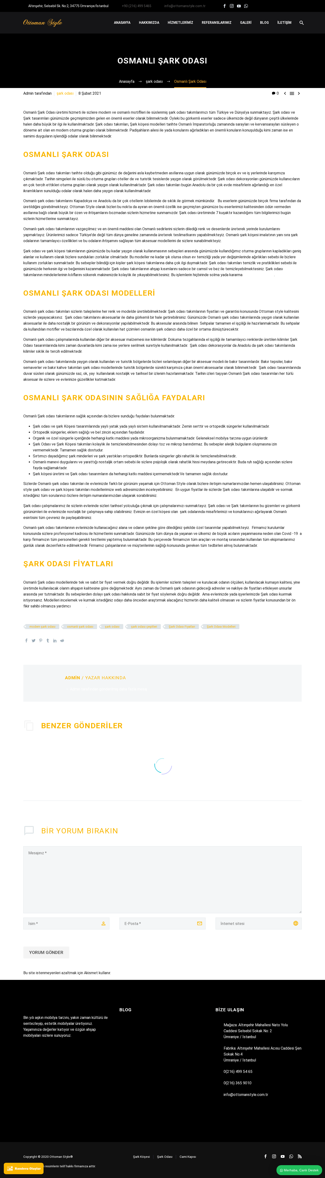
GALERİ (245, 22)
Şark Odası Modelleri (221, 626)
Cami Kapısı (188, 1156)
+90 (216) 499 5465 (136, 6)
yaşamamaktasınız (258, 275)
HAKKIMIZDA (149, 22)
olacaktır (79, 606)
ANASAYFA (122, 22)
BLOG (264, 22)
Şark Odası (164, 1156)
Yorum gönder (46, 952)
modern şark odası (42, 626)
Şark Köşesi (141, 1156)
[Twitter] (33, 640)
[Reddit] (62, 640)
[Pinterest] (41, 640)
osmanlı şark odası (80, 626)
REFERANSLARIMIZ (216, 22)
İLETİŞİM (284, 22)
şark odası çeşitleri (144, 626)
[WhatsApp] (246, 6)
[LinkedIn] (55, 640)
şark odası (65, 93)
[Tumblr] (48, 640)
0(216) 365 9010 (237, 1083)
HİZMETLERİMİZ (180, 22)
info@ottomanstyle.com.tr (185, 6)
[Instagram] (231, 6)
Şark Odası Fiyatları (182, 626)
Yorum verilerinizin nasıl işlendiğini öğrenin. (146, 973)
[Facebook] (224, 6)
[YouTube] (238, 6)
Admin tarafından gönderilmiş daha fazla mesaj (108, 689)
